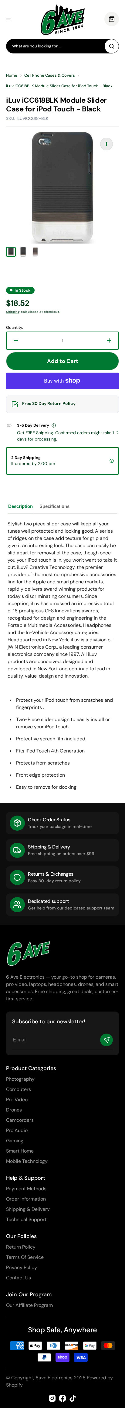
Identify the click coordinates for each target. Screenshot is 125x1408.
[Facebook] (62, 1398)
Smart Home (20, 1151)
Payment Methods (26, 1188)
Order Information (26, 1199)
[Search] (112, 46)
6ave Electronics (54, 1377)
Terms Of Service (25, 1257)
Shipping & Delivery (28, 1209)
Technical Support (26, 1219)
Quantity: (14, 327)
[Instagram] (52, 1398)
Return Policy (20, 1247)
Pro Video (17, 1099)
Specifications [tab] (54, 506)
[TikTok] (72, 1398)
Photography (20, 1079)
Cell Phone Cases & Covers (49, 75)
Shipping (13, 312)
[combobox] (62, 46)
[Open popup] (54, 425)
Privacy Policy (21, 1267)
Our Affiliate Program (29, 1305)
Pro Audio (17, 1130)
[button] (8, 19)
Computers (18, 1089)
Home (11, 75)
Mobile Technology (27, 1161)
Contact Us (18, 1278)
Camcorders (20, 1120)
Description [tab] (20, 506)
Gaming (14, 1140)
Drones (14, 1110)
